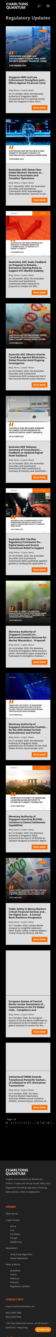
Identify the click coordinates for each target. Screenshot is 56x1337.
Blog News (14, 90)
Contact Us (43, 1329)
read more (39, 107)
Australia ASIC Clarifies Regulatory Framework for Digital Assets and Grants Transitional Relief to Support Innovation (26, 544)
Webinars (15, 1295)
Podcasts (14, 1299)
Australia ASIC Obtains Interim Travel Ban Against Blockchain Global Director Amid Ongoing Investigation (27, 359)
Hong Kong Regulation (21, 1271)
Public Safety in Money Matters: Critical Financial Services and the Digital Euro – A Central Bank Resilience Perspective (27, 913)
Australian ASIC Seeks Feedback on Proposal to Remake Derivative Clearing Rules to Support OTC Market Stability (27, 266)
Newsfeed (15, 1287)
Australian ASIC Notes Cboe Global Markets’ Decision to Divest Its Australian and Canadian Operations (25, 174)
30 (48, 1139)
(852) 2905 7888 (13, 1329)
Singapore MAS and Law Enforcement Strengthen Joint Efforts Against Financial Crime (27, 80)
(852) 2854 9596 (13, 1333)
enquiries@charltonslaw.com (20, 1323)
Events (13, 1291)
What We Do (12, 1230)
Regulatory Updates (20, 1303)
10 (38, 1139)
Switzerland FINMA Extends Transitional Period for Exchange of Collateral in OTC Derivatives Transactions (28, 1098)
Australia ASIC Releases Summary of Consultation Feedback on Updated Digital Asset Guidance (26, 451)
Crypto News (27, 90)
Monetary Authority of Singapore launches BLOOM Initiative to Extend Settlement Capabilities (27, 821)
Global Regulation (19, 1275)
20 (43, 1139)
